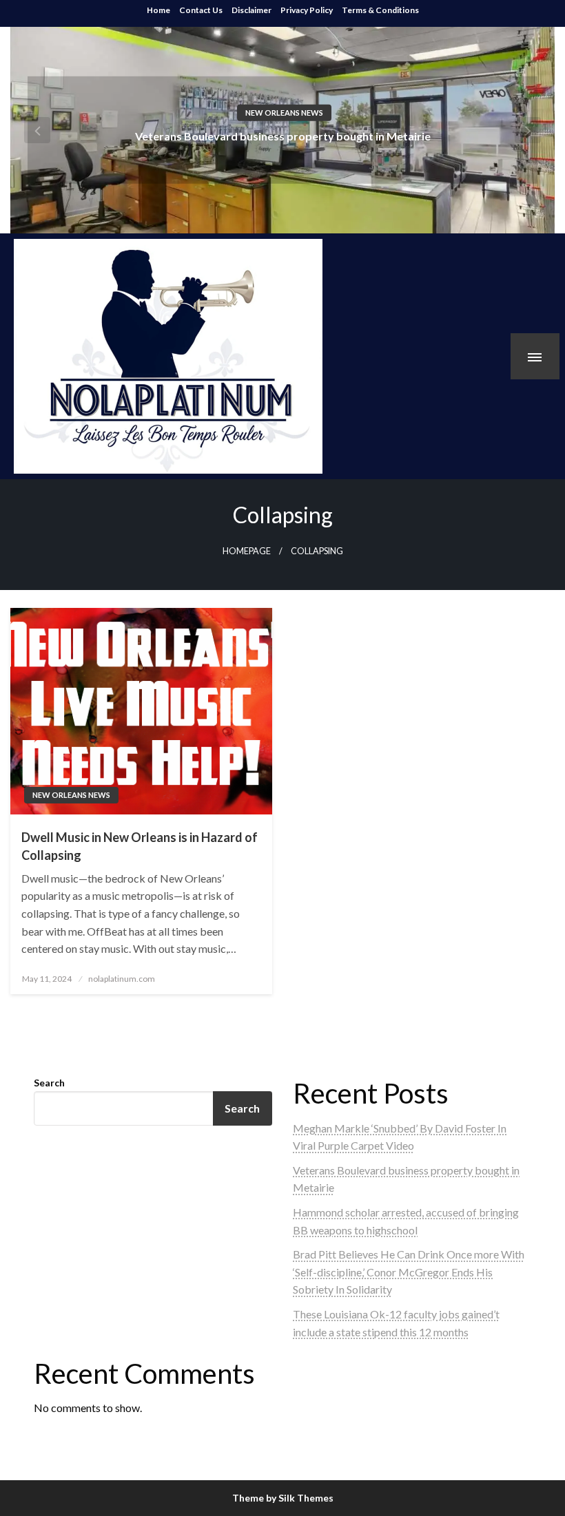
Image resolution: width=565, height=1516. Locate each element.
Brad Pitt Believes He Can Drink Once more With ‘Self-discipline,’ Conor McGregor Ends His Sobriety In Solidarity (408, 1271)
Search (49, 1082)
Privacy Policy (306, 10)
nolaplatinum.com (121, 978)
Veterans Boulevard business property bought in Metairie (283, 135)
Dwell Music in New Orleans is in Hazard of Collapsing (139, 846)
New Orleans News (284, 111)
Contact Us (201, 10)
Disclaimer (251, 10)
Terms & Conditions (380, 10)
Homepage (247, 551)
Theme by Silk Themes (282, 1498)
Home (158, 10)
